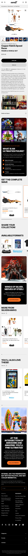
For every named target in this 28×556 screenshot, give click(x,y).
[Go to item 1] (3, 39)
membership (13, 69)
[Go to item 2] (8, 39)
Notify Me (14, 60)
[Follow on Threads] (13, 525)
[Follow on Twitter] (6, 525)
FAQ (16, 510)
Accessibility (18, 520)
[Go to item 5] (21, 39)
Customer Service (19, 498)
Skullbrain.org (4, 515)
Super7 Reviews (4, 506)
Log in (11, 70)
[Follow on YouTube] (16, 525)
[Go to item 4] (16, 39)
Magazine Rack (4, 513)
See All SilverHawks (14, 299)
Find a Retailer (4, 495)
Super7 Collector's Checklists (19, 505)
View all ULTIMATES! (14, 462)
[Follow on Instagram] (9, 525)
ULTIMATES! (17, 6)
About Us (3, 493)
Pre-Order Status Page (20, 496)
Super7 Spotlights (5, 508)
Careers (17, 513)
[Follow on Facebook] (2, 525)
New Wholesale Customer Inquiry (19, 501)
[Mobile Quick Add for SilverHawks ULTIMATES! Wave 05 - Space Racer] (20, 204)
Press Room (18, 508)
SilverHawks (10, 6)
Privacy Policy (18, 518)
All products (4, 6)
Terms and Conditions (20, 515)
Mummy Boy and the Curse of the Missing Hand (6, 500)
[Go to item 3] (12, 39)
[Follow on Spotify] (23, 525)
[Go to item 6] (25, 39)
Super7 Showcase (5, 510)
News (2, 503)
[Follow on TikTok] (20, 525)
